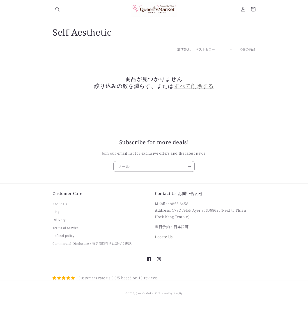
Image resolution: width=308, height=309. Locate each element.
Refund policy (64, 235)
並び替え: (184, 49)
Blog (56, 212)
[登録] (189, 166)
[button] (57, 9)
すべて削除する (194, 85)
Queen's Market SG (147, 293)
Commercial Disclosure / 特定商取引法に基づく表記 (92, 243)
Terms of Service (66, 228)
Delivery (59, 219)
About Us (60, 204)
